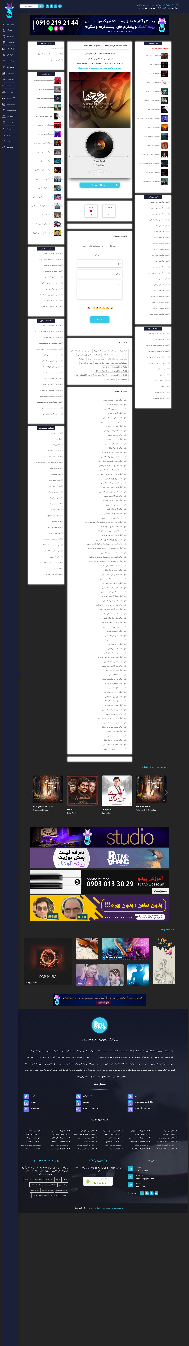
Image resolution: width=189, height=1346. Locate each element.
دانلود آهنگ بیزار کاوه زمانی (154, 64)
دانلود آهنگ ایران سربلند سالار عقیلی (115, 722)
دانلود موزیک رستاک (88, 1141)
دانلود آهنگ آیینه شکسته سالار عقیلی (114, 666)
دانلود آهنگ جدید (36, 1184)
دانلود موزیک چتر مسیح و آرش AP (45, 116)
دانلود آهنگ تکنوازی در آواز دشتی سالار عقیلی (112, 531)
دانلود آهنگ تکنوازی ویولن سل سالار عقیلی (113, 491)
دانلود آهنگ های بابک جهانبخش (159, 220)
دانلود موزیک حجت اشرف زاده (165, 1148)
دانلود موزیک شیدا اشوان (48, 215)
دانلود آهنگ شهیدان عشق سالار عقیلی (114, 500)
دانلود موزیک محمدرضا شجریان (138, 1138)
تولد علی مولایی (164, 374)
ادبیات (33, 1095)
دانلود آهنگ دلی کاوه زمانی (154, 73)
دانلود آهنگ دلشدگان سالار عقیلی (116, 674)
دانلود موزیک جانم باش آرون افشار (45, 224)
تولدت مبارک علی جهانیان (161, 392)
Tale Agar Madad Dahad (43, 806)
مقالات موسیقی (84, 956)
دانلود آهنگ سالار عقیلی (102, 363)
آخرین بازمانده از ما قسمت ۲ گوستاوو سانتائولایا (48, 462)
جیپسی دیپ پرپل (56, 521)
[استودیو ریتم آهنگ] (99, 1000)
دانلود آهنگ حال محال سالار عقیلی (115, 735)
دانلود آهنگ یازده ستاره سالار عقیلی (115, 701)
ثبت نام (142, 8)
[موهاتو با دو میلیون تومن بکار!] (99, 908)
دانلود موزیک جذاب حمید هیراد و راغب (44, 179)
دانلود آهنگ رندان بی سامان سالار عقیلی (113, 622)
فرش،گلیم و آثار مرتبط (142, 1108)
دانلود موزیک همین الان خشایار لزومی (44, 170)
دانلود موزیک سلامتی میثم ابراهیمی (45, 98)
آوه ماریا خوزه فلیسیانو (55, 503)
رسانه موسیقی (63, 1184)
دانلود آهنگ (110, 53)
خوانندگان (159, 981)
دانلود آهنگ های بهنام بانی (161, 267)
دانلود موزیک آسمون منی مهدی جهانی (44, 143)
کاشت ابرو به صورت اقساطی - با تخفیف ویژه (49, 54)
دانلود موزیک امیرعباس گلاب (85, 1148)
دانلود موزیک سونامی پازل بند (46, 161)
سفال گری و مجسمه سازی (144, 1102)
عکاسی (137, 1095)
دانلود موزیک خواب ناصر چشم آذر (52, 372)
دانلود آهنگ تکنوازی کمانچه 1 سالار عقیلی (113, 470)
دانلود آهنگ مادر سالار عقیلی (117, 648)
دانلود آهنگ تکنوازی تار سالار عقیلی (115, 513)
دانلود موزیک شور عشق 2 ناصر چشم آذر (50, 367)
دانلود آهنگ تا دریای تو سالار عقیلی (115, 570)
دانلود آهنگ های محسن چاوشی (159, 202)
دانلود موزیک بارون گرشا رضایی (53, 277)
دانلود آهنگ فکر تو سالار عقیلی (117, 509)
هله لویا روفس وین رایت (54, 557)
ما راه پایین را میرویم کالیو (54, 492)
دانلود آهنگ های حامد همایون (160, 302)
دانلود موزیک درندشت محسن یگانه (52, 325)
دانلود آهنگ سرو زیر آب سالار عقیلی (115, 740)
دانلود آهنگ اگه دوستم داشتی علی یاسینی (150, 163)
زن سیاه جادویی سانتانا (55, 480)
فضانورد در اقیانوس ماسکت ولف (52, 456)
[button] (166, 792)
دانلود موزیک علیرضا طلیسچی (165, 1145)
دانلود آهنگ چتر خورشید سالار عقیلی (115, 692)
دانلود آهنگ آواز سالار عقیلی (117, 435)
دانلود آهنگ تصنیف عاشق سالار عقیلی (114, 565)
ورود (150, 8)
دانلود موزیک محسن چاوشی (139, 1130)
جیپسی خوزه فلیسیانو (55, 468)
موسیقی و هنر (100, 1084)
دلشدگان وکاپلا (57, 444)
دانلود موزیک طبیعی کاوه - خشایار (45, 134)
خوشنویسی (35, 1108)
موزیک (90, 359)
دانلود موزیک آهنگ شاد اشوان (46, 107)
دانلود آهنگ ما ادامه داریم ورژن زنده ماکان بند (149, 118)
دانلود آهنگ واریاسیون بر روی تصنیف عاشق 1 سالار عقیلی (108, 561)
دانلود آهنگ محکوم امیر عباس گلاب (151, 154)
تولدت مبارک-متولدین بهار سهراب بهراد (158, 363)
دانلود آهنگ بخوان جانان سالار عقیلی (115, 744)
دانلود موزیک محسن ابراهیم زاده (84, 1134)
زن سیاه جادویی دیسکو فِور (54, 515)
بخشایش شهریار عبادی (55, 433)
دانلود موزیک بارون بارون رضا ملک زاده (44, 80)
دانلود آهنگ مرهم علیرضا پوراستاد (152, 136)
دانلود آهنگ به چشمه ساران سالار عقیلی (113, 579)
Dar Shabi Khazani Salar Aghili (114, 367)
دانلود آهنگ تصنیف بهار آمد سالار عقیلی (114, 483)
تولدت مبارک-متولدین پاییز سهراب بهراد (158, 351)
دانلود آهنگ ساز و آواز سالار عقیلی (115, 478)
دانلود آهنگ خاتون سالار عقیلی (117, 644)
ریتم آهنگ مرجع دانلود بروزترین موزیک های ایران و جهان (158, 5)
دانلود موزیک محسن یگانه (33, 1138)
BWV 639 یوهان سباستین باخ (53, 551)
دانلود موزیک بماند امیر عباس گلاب (52, 300)
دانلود (65, 1179)
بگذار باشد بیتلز (57, 568)
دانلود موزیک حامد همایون (60, 1130)
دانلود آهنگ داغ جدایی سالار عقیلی (115, 443)
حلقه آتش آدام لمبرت (55, 533)
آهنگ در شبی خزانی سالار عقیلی (117, 359)
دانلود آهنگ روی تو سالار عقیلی (116, 504)
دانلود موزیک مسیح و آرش (59, 1145)
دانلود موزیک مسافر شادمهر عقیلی (52, 355)
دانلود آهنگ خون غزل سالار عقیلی (116, 670)
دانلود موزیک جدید (100, 359)
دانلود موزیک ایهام (115, 1148)
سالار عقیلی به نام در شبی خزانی (95, 53)
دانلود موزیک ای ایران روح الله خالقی (51, 361)
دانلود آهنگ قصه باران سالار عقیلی (115, 496)
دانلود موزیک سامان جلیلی (113, 1145)
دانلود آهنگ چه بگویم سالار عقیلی (115, 748)
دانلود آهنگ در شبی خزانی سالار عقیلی (89, 354)
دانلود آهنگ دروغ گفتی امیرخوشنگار (152, 181)
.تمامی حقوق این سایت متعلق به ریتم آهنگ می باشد (107, 1208)
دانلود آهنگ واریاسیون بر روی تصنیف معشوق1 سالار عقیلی (107, 548)
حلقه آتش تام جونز (56, 474)
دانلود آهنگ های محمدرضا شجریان (158, 314)
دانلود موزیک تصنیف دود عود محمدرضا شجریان (48, 349)
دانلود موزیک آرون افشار (60, 1148)
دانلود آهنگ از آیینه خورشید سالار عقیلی (114, 583)
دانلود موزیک (97, 350)
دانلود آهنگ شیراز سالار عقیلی (117, 404)
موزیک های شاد (84, 983)
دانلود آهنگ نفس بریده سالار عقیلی (115, 400)
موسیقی (86, 1102)
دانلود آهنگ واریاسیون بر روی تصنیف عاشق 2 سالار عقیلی (108, 557)
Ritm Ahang (122, 379)
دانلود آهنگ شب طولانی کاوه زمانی (152, 55)
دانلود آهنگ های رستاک (161, 225)
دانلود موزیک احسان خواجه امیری (31, 1145)
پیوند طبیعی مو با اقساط (54, 48)
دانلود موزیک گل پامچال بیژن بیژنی (52, 414)
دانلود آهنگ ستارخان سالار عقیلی (116, 683)
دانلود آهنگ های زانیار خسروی (160, 214)
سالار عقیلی (124, 354)
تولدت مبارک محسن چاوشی (160, 398)
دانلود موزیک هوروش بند (86, 1130)
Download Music (98, 185)
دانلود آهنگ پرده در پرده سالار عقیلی (115, 626)
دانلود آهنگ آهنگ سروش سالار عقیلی (114, 592)
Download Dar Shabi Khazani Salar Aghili (110, 375)
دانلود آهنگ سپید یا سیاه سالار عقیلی (115, 705)
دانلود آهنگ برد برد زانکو (154, 127)
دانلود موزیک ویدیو (47, 1190)
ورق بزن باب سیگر (56, 439)
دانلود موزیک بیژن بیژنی (166, 1138)
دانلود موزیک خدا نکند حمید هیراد (52, 271)
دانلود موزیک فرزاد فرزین (33, 1134)
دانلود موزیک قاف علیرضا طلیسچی (52, 265)
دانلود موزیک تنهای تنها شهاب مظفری (51, 283)
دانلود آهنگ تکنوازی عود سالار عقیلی (115, 613)
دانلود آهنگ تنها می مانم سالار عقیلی (115, 417)
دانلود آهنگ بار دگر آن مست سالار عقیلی (113, 596)
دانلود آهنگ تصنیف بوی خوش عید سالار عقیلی (111, 474)
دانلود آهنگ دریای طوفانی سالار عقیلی (114, 487)
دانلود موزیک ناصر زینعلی (33, 1148)
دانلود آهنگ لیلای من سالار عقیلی (116, 731)
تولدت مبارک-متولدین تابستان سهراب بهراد (157, 357)
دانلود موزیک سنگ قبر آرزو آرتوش (52, 337)
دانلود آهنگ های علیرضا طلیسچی (159, 296)
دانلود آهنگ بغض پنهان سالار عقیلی (115, 409)
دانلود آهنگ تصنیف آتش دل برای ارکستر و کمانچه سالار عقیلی (106, 522)
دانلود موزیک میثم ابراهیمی (139, 1141)
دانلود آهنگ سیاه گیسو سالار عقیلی (115, 426)
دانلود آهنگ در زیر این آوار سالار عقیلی (114, 709)
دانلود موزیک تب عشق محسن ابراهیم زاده (43, 152)
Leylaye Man (107, 809)
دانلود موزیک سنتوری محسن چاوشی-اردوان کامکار (48, 331)
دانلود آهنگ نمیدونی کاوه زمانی (153, 109)
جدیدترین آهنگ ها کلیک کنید (160, 48)
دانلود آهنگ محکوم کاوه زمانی (153, 172)
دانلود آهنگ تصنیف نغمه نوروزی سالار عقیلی (112, 461)
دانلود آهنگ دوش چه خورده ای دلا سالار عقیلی (111, 605)
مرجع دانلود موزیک (61, 1190)
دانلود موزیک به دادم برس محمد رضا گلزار (50, 259)
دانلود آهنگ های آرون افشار (160, 237)
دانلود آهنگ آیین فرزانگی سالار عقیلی (114, 679)
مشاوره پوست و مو (56, 60)
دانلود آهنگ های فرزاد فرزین (160, 261)
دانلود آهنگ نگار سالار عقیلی (117, 413)
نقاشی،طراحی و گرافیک (91, 1108)
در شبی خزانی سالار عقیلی (110, 354)
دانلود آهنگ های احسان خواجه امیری (158, 273)
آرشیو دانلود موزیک (99, 1120)
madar (70, 809)
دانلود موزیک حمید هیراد (140, 1148)
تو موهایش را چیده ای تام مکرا (53, 450)
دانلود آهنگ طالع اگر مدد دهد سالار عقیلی (113, 609)
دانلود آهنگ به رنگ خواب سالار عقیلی (114, 587)
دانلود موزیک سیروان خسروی (112, 1130)
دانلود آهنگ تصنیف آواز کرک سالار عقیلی (113, 456)
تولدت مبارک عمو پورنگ (162, 339)
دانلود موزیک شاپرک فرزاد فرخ (46, 188)
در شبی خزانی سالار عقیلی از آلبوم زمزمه (100, 58)
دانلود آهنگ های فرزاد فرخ (161, 284)
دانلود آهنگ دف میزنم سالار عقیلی (115, 430)
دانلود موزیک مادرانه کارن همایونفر (52, 378)
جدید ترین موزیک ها (113, 957)
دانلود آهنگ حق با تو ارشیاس (153, 145)
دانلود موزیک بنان (168, 1130)
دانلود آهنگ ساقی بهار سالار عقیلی (116, 635)
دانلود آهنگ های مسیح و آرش (159, 243)
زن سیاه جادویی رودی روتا (54, 486)
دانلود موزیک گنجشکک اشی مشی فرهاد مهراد (49, 402)
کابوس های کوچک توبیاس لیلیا (52, 539)
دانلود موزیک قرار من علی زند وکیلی (52, 253)
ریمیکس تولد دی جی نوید (161, 380)
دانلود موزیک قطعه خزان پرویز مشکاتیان (50, 390)
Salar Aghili (110, 379)
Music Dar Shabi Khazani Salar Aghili (111, 371)
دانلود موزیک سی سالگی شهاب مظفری (51, 306)
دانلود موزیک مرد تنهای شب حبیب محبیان (50, 396)
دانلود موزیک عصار (168, 1134)
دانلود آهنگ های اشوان (162, 279)
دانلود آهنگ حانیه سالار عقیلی (117, 631)
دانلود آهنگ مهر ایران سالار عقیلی (116, 696)
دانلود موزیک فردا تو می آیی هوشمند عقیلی (50, 343)
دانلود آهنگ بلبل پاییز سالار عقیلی (116, 439)
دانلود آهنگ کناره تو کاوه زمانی (153, 91)
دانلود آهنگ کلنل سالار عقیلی (117, 687)
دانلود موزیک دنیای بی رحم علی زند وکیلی (50, 294)
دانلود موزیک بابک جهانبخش (85, 1145)
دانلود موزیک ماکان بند (114, 1138)
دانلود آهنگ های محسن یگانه (160, 255)
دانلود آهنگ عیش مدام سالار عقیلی (115, 618)
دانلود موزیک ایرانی (86, 363)
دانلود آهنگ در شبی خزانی (119, 363)
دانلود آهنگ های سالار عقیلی (160, 249)
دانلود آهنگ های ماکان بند (161, 231)
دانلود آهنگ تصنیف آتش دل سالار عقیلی (113, 535)
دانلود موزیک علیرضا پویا (60, 1141)
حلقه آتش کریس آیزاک (54, 527)
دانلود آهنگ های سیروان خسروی (159, 208)
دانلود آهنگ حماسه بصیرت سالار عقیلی (114, 727)
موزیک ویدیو (31, 982)
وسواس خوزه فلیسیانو (55, 498)
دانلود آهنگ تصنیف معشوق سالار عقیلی (114, 552)
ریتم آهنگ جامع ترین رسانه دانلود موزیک (100, 1040)
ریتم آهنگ (81, 359)
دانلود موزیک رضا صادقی (33, 1130)
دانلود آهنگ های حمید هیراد (160, 308)
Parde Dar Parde (143, 806)
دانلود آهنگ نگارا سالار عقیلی (117, 448)
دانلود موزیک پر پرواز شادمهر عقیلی (52, 384)
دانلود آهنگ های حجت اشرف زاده (159, 290)
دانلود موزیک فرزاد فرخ (113, 1141)
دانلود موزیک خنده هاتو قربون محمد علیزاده (43, 197)
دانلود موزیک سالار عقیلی (60, 1138)
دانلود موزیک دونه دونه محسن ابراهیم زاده (43, 233)
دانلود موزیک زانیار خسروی (86, 1138)
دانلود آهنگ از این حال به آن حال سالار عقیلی (112, 718)
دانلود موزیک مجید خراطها (113, 1134)
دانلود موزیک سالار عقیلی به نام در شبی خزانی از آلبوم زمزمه (105, 45)
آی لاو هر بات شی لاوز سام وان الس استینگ (49, 562)
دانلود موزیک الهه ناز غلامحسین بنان (51, 408)
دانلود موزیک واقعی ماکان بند (46, 89)
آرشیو (132, 983)
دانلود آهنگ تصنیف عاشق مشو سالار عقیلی (112, 526)
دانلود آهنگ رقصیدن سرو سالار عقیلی (114, 517)
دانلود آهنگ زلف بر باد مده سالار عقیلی (114, 422)
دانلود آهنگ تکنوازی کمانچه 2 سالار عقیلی (113, 465)
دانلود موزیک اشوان (141, 1145)
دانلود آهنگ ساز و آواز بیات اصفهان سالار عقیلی (111, 539)
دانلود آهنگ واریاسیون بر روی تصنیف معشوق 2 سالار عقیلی (107, 544)
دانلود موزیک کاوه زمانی (33, 1141)
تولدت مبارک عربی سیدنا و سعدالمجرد (158, 333)
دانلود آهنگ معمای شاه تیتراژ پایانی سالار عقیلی (111, 657)
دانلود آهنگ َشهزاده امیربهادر (153, 82)
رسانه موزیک (28, 1179)
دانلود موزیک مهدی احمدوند (165, 1141)
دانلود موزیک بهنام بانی (60, 1134)
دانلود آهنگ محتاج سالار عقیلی (116, 714)
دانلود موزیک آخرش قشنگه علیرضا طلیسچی (42, 206)
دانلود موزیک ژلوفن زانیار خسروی (45, 125)
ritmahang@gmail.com (145, 1178)
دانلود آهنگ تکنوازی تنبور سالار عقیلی (114, 600)
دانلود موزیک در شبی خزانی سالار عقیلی (115, 350)
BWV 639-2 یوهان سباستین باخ (52, 545)
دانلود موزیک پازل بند (141, 1134)
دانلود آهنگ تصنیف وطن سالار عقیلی (114, 452)
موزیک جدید (53, 1195)
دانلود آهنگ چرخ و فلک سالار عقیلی (115, 640)
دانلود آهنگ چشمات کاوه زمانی (152, 100)
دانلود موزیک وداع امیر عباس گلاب (52, 289)
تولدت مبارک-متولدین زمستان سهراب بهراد (157, 345)
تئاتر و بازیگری (87, 1095)
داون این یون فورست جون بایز (53, 574)
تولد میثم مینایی (164, 386)
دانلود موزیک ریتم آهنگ (40, 1195)
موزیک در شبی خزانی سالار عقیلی (81, 350)
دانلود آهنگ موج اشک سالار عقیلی (115, 653)
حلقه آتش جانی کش (55, 509)
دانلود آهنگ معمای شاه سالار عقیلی (115, 661)
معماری (33, 1102)
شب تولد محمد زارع (163, 369)
